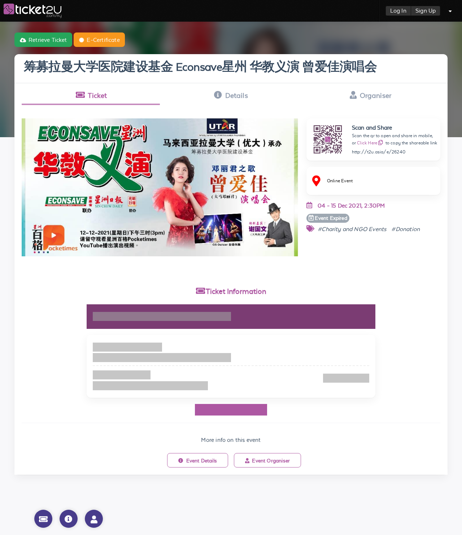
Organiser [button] (376, 95)
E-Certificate (103, 40)
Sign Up (425, 11)
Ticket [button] (97, 95)
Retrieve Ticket (48, 40)
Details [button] (236, 95)
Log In (398, 11)
